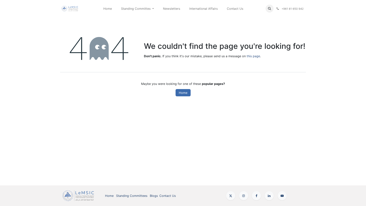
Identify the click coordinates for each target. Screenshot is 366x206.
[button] (270, 9)
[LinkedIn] (269, 195)
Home (183, 93)
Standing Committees (131, 196)
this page (253, 56)
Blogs (154, 196)
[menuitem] (107, 8)
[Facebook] (256, 195)
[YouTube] (282, 195)
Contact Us (167, 196)
